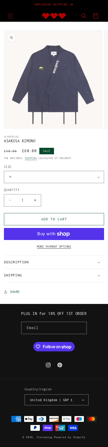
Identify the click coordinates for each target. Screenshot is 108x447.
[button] (10, 16)
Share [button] (15, 292)
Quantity (11, 190)
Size (8, 166)
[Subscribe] (81, 328)
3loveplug (44, 437)
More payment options (54, 246)
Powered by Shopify (70, 437)
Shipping (31, 158)
